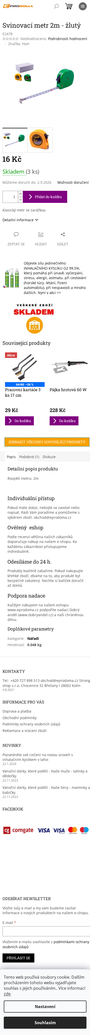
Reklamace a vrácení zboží (25, 730)
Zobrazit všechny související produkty (47, 441)
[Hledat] (56, 6)
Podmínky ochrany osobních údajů (31, 724)
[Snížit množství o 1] (20, 200)
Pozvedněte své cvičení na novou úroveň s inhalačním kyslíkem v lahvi (38, 757)
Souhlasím (45, 1022)
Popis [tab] (11, 456)
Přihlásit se (18, 957)
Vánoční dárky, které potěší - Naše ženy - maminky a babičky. (46, 790)
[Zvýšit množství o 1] (20, 194)
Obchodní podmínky (20, 717)
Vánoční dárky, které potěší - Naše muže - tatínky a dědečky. (45, 773)
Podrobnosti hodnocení (67, 38)
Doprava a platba (17, 711)
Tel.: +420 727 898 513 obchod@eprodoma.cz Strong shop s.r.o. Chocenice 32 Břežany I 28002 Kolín (46, 683)
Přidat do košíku (48, 196)
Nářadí (33, 638)
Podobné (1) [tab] (29, 456)
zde (7, 993)
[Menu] (83, 6)
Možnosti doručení (73, 182)
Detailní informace (18, 219)
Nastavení (45, 1006)
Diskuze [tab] (49, 456)
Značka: (19, 43)
